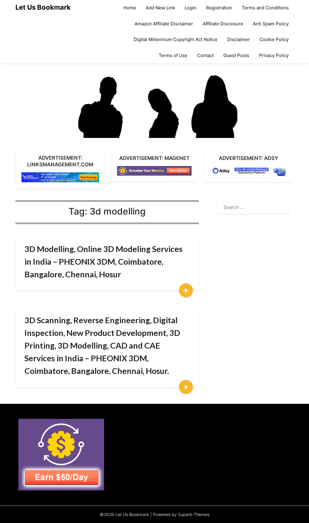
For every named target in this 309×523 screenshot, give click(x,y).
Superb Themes (193, 514)
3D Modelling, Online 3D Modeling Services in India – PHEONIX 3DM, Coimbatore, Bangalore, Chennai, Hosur (103, 261)
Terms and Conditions (265, 8)
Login (190, 8)
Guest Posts (236, 55)
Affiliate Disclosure (223, 24)
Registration (219, 8)
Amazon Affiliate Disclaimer (164, 24)
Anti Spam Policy (271, 24)
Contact (205, 55)
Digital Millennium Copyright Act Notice (176, 39)
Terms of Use (173, 55)
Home (129, 8)
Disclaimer (238, 39)
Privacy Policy (274, 55)
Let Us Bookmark (43, 7)
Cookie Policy (274, 39)
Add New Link (160, 8)
